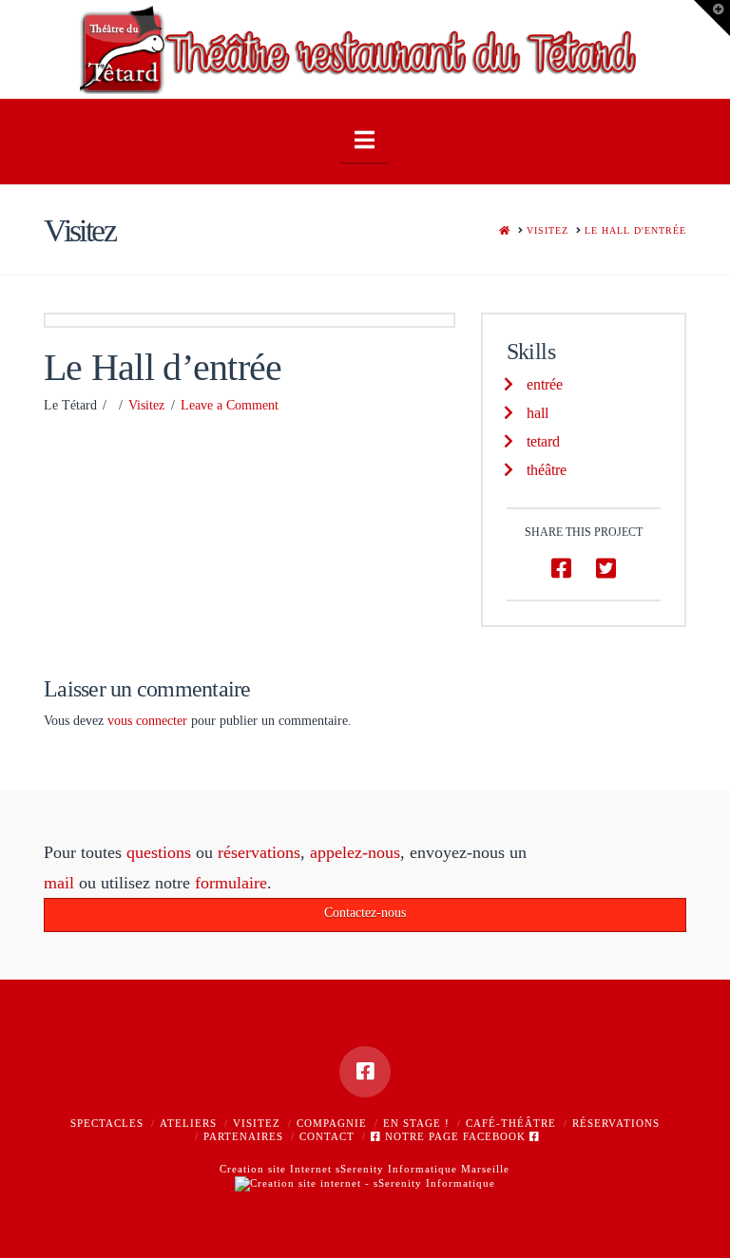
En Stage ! (416, 1123)
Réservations (616, 1123)
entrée (545, 384)
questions (158, 852)
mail (59, 882)
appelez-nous (355, 852)
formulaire (231, 882)
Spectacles (107, 1123)
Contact (327, 1136)
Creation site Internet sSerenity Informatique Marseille (364, 1168)
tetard (543, 441)
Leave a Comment (230, 405)
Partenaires (243, 1136)
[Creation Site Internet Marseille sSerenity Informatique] (365, 1182)
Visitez (146, 405)
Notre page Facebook (455, 1136)
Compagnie (332, 1123)
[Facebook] (365, 1071)
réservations (259, 852)
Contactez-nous (365, 912)
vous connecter (147, 721)
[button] (364, 140)
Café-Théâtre (511, 1123)
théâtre (547, 470)
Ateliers (188, 1123)
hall (537, 413)
